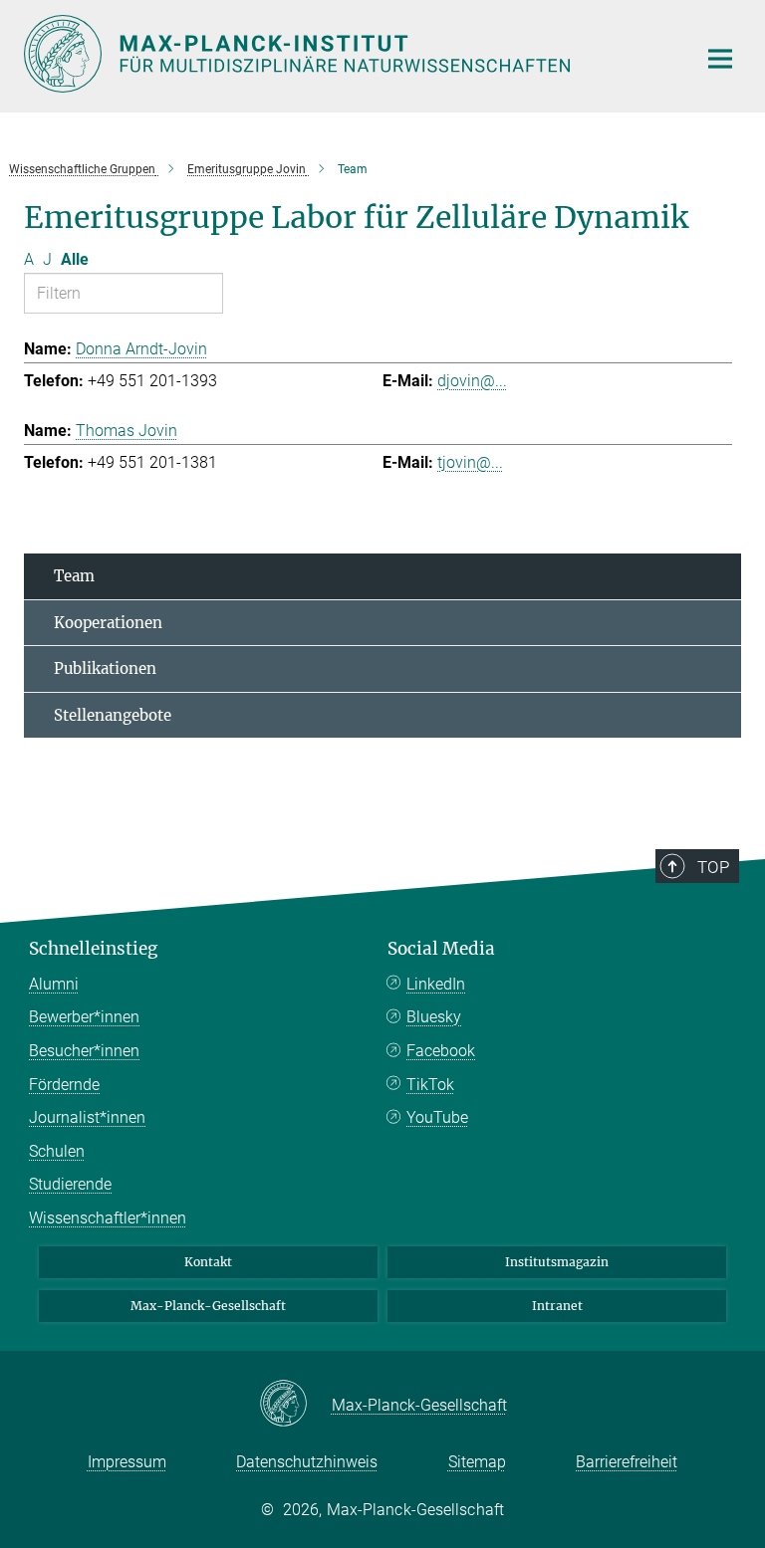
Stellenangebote (112, 715)
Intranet (557, 1305)
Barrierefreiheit (626, 1461)
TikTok (430, 1084)
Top (713, 867)
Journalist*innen (87, 1117)
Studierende (70, 1184)
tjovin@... (470, 462)
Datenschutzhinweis (307, 1461)
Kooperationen (108, 622)
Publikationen (105, 668)
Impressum (127, 1461)
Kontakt (208, 1261)
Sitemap (477, 1461)
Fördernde (64, 1084)
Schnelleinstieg (93, 949)
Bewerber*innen (84, 1016)
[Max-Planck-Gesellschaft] (295, 1405)
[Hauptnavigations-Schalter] (720, 59)
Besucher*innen (84, 1050)
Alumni (54, 984)
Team (74, 575)
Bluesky (433, 1016)
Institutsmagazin (557, 1261)
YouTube (437, 1117)
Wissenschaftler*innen (107, 1218)
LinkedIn (435, 984)
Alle (75, 259)
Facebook (440, 1050)
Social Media (441, 949)
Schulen (57, 1151)
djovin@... (472, 380)
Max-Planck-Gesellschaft (208, 1305)
